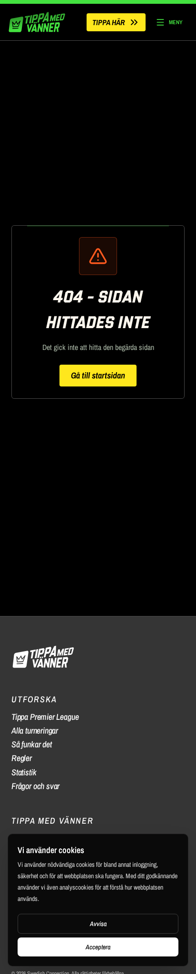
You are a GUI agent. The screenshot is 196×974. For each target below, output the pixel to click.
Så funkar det (31, 744)
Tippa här (108, 22)
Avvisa (98, 923)
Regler (21, 758)
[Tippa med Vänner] (38, 22)
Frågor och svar (35, 786)
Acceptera (98, 947)
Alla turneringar (34, 730)
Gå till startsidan (98, 375)
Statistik (23, 772)
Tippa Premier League (44, 717)
